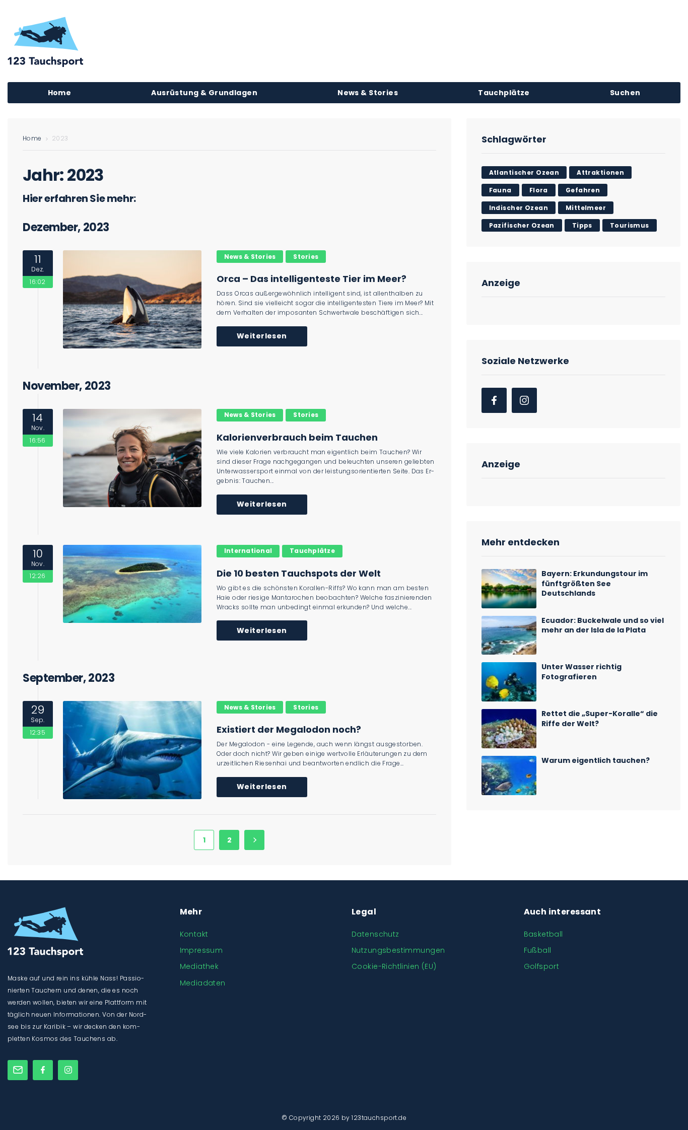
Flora (538, 190)
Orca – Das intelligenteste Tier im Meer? (311, 278)
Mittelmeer (586, 207)
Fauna (500, 190)
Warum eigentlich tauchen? (595, 760)
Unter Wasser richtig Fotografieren (581, 672)
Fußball (538, 950)
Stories (305, 256)
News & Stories (250, 256)
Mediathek (199, 966)
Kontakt (194, 934)
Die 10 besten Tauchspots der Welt (299, 573)
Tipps (582, 225)
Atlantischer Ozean (524, 172)
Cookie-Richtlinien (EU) (394, 966)
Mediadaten (203, 983)
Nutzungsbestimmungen (398, 950)
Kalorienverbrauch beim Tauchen (297, 437)
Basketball (543, 934)
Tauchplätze (312, 550)
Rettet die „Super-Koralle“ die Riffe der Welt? (599, 719)
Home (32, 138)
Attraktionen (600, 172)
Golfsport (542, 966)
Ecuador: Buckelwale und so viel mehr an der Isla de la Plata (602, 625)
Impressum (201, 950)
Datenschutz (375, 934)
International (248, 550)
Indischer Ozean (518, 207)
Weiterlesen (262, 336)
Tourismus (629, 225)
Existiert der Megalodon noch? (289, 729)
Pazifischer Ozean (522, 225)
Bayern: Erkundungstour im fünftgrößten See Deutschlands (594, 583)
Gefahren (583, 190)
